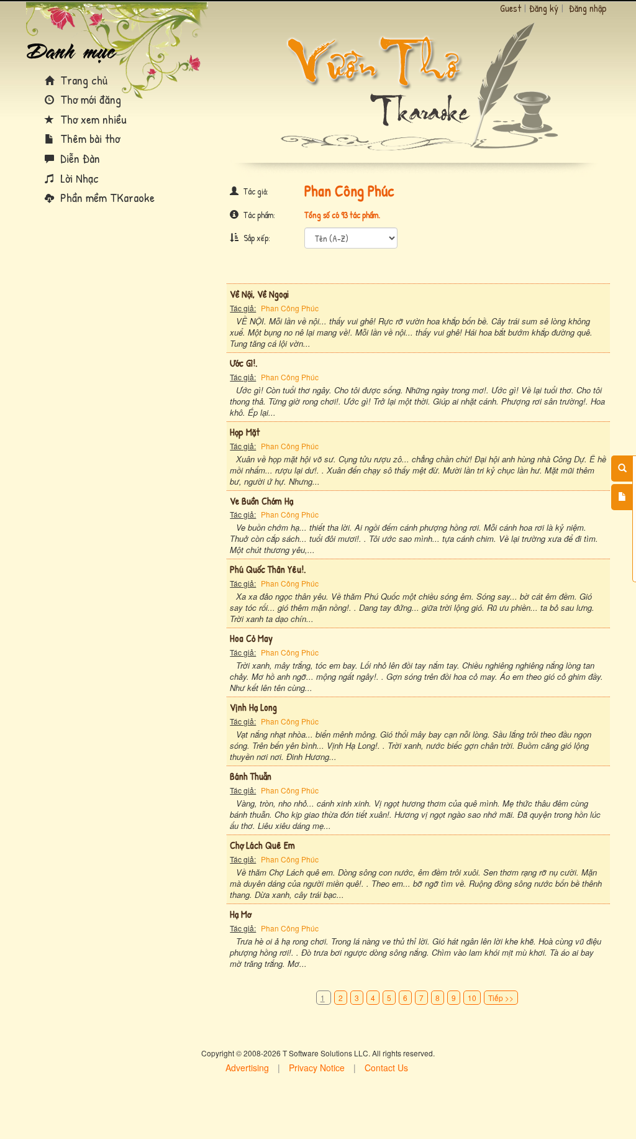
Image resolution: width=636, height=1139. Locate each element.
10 (472, 997)
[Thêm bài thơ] (622, 497)
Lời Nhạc (78, 178)
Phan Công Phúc (290, 308)
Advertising (247, 1067)
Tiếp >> (501, 997)
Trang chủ (82, 79)
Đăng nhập (588, 8)
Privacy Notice (317, 1067)
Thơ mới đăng (89, 99)
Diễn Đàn (78, 158)
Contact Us (386, 1067)
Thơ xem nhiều (92, 119)
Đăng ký (543, 8)
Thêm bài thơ (88, 138)
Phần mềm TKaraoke (106, 197)
